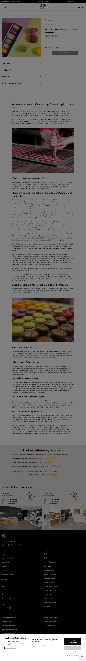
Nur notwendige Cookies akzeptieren (72, 652)
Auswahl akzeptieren (72, 655)
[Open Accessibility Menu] (82, 657)
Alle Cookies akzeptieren (73, 641)
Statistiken (37, 646)
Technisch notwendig (39, 645)
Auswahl (73, 648)
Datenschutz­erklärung (10, 648)
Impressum (19, 648)
